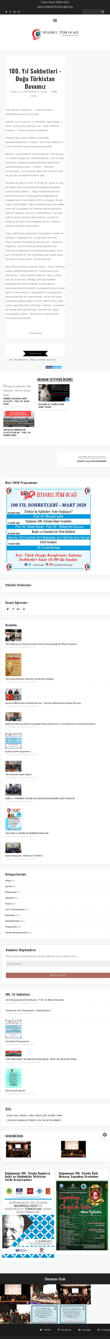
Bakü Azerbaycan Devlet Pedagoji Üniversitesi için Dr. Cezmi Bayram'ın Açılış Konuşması (50, 724)
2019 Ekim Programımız (17, 1041)
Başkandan (11, 892)
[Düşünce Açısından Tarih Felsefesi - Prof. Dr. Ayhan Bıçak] (18, 395)
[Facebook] (12, 11)
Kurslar (9, 886)
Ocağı (33, 96)
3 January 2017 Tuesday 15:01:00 (52, 410)
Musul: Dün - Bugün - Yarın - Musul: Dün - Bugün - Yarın (34, 1116)
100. (11, 359)
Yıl (15, 359)
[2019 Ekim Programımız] (13, 1038)
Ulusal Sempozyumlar (16, 932)
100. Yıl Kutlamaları (15, 909)
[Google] (16, 11)
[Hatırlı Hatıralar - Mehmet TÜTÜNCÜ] (13, 852)
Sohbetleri (22, 359)
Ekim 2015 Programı (15, 1091)
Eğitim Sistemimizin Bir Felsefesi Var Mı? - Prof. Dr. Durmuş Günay (17, 432)
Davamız (50, 359)
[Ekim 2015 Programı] (13, 1087)
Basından (10, 915)
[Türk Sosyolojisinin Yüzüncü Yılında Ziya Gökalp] (13, 675)
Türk (54, 92)
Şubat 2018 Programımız (17, 751)
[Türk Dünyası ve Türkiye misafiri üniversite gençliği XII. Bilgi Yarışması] (13, 640)
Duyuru (9, 904)
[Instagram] (20, 11)
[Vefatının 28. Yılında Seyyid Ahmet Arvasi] (53, 400)
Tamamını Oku (35, 354)
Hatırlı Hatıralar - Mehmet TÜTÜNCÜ (24, 856)
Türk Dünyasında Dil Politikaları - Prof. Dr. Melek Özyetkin (34, 1000)
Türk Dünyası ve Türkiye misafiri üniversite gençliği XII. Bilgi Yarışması (41, 644)
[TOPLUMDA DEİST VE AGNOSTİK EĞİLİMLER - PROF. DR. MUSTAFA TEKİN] (13, 1055)
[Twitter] (8, 11)
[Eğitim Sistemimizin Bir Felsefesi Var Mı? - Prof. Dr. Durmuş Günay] (18, 426)
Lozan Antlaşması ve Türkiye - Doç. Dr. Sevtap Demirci (34, 1120)
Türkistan (41, 359)
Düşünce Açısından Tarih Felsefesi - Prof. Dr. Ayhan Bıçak (16, 401)
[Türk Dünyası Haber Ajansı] (13, 771)
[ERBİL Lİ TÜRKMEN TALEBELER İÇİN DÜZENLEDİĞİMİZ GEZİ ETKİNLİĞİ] (13, 795)
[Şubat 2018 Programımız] (13, 748)
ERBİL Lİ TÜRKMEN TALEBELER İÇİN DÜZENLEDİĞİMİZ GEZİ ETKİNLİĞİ (40, 798)
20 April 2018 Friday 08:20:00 (16, 438)
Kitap (8, 881)
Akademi (10, 898)
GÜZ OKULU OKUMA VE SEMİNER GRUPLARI (27, 833)
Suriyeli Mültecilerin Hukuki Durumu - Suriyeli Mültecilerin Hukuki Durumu (43, 703)
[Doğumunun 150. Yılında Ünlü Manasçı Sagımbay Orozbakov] (82, 1249)
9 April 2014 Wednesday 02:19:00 (28, 92)
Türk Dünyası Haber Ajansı (18, 774)
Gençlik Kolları (13, 921)
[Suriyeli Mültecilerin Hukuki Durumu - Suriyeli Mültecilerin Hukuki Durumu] (13, 699)
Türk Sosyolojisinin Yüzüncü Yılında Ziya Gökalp (29, 679)
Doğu (32, 359)
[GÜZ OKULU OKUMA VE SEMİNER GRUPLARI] (13, 829)
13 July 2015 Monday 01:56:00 (16, 407)
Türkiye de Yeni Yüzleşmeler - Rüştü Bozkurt (28, 1010)
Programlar (11, 927)
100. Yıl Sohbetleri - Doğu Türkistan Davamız (35, 79)
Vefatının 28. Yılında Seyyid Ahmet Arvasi (51, 405)
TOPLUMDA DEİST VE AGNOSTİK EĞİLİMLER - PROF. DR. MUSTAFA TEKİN (40, 1059)
